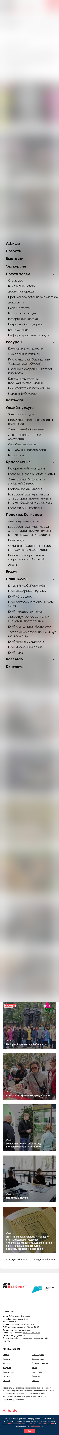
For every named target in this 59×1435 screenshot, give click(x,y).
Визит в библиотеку (21, 286)
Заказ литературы (21, 414)
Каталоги (14, 400)
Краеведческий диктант (25, 489)
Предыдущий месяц (15, 1259)
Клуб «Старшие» (20, 596)
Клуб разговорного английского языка (31, 604)
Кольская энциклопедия (25, 508)
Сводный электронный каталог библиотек (30, 371)
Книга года (16, 540)
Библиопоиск (17, 455)
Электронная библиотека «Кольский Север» (26, 481)
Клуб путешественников (25, 611)
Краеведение (18, 462)
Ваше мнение (18, 329)
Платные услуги (19, 308)
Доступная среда (21, 291)
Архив (12, 564)
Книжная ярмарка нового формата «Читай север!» (26, 557)
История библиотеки (23, 318)
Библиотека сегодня (22, 313)
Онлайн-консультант (23, 444)
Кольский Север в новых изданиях (32, 474)
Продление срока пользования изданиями (30, 421)
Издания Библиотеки (22, 393)
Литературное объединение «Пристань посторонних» (28, 619)
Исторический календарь (26, 468)
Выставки (14, 258)
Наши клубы (17, 579)
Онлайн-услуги (20, 407)
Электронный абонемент (26, 429)
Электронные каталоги (24, 354)
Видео (11, 571)
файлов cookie (36, 1426)
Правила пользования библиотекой (33, 297)
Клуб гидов (15, 652)
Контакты (14, 666)
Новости (13, 251)
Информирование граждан (28, 335)
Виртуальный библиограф (27, 449)
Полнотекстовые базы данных (29, 388)
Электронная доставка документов (24, 436)
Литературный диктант (24, 521)
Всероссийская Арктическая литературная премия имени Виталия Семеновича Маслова (30, 530)
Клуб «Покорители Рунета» (27, 591)
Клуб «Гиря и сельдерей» (26, 641)
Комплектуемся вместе (25, 348)
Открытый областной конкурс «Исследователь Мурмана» (29, 547)
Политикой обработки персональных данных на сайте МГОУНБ (28, 1423)
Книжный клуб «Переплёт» (27, 585)
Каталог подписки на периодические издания (25, 380)
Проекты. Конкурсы (24, 514)
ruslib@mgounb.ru (17, 1335)
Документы (16, 302)
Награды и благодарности (27, 324)
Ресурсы (14, 342)
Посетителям (18, 274)
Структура (15, 280)
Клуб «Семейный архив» (25, 647)
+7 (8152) (31, 1332)
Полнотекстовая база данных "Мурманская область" (29, 361)
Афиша (13, 243)
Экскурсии (16, 266)
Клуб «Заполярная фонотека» (29, 626)
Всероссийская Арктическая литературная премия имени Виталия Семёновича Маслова (30, 498)
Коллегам (15, 659)
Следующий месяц (44, 1259)
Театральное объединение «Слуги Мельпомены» (32, 634)
